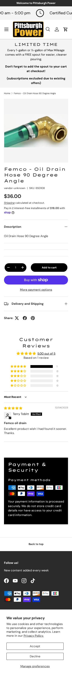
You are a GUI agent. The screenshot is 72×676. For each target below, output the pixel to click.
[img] (13, 408)
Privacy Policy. (34, 636)
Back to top (36, 544)
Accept (35, 646)
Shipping (9, 202)
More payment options (36, 290)
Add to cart (49, 267)
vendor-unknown (14, 188)
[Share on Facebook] (25, 318)
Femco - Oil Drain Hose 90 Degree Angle (35, 93)
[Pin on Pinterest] (33, 318)
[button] (19, 366)
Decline (35, 656)
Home (7, 93)
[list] (36, 130)
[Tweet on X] (17, 318)
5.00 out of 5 (46, 354)
